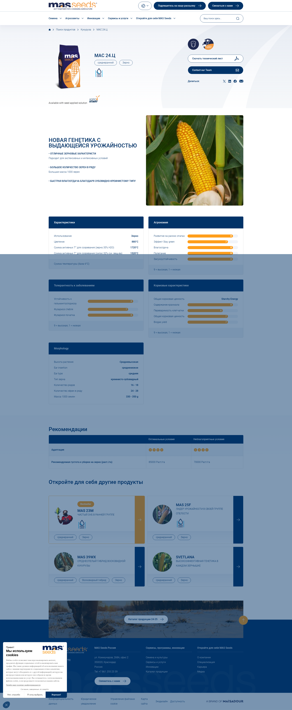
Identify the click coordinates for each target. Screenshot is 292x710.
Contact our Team (202, 70)
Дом (50, 30)
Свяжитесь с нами (109, 681)
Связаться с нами (222, 5)
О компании (204, 657)
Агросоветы (72, 18)
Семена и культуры (157, 657)
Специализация (206, 662)
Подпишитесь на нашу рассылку (176, 5)
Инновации (93, 18)
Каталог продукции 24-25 (142, 619)
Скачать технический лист (207, 58)
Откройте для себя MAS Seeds (153, 18)
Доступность (177, 701)
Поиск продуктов (65, 29)
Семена (53, 18)
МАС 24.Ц (102, 29)
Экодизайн (162, 701)
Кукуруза (86, 29)
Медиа (201, 671)
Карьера (202, 666)
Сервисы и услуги (118, 18)
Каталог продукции (157, 671)
